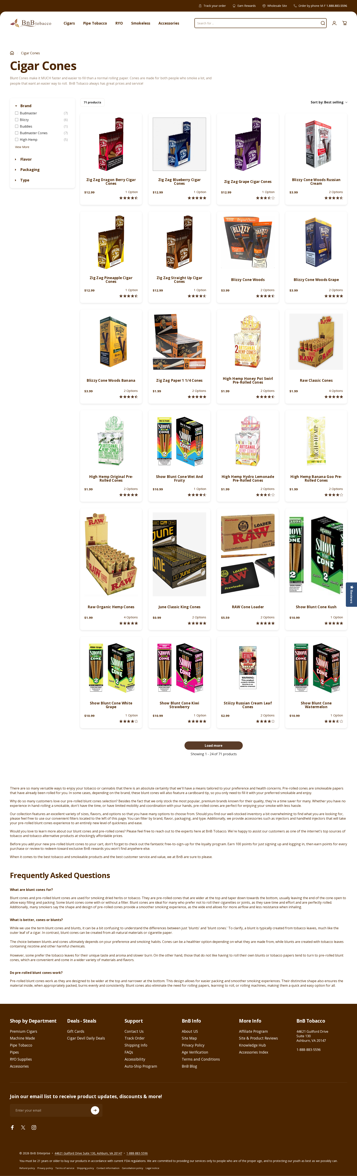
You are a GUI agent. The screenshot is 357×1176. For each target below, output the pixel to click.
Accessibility (135, 1059)
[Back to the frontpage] (12, 53)
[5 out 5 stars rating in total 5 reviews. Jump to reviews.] (197, 623)
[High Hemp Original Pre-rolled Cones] (111, 441)
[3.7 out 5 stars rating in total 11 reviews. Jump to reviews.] (265, 197)
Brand (25, 105)
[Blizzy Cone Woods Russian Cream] (316, 144)
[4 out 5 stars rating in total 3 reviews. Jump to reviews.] (128, 721)
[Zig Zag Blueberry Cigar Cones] (179, 144)
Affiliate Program (253, 1031)
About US (190, 1031)
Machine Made (22, 1038)
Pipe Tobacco (21, 1045)
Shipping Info (136, 1045)
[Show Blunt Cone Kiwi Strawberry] (179, 667)
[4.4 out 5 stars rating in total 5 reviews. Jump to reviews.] (197, 494)
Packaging (29, 169)
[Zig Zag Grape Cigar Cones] (248, 144)
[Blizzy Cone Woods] (248, 242)
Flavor (25, 159)
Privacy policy (45, 1168)
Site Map (189, 1038)
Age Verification (195, 1052)
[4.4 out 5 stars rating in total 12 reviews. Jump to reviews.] (128, 396)
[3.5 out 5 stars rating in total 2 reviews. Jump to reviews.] (334, 721)
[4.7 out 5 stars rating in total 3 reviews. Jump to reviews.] (265, 396)
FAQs (129, 1052)
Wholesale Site (277, 6)
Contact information (107, 1168)
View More (22, 147)
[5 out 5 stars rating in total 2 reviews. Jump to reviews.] (128, 623)
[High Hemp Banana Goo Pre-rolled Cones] (316, 441)
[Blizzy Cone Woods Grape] (316, 242)
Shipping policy (85, 1168)
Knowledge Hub (252, 1045)
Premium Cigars (23, 1031)
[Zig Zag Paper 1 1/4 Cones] (179, 342)
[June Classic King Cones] (179, 554)
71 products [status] (92, 102)
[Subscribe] (95, 1110)
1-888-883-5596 (308, 1049)
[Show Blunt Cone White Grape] (111, 667)
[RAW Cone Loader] (248, 554)
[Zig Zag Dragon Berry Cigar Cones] (111, 144)
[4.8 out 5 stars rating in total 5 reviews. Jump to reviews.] (265, 623)
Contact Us (134, 1031)
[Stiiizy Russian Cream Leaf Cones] (248, 667)
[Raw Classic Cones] (316, 342)
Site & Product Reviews (258, 1038)
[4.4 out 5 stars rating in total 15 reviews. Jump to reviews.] (128, 197)
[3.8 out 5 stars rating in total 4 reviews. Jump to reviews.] (334, 494)
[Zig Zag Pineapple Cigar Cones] (111, 242)
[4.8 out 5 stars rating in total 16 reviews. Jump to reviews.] (197, 197)
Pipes (14, 1052)
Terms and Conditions (201, 1059)
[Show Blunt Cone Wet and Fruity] (179, 441)
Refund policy (27, 1168)
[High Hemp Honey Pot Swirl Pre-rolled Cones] (248, 342)
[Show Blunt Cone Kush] (316, 554)
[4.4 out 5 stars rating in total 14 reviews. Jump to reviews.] (128, 296)
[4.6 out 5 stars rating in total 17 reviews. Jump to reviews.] (334, 197)
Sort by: (327, 102)
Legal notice (152, 1168)
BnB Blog (189, 1066)
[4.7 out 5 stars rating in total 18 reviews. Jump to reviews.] (265, 296)
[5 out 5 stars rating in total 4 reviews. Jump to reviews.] (334, 396)
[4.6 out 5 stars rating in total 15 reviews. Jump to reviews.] (197, 296)
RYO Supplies (21, 1059)
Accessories (19, 1066)
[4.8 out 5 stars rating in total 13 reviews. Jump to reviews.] (334, 296)
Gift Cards (75, 1031)
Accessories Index (253, 1052)
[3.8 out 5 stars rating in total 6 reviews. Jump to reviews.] (265, 721)
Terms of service (64, 1168)
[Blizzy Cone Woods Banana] (111, 342)
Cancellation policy (132, 1168)
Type (24, 180)
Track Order (135, 1038)
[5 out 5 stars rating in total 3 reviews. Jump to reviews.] (128, 494)
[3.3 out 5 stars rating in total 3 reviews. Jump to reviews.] (265, 494)
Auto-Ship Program (141, 1066)
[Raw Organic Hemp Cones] (111, 554)
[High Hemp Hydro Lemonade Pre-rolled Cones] (248, 441)
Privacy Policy (193, 1045)
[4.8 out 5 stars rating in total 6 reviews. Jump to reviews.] (197, 396)
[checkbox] (42, 113)
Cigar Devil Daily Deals (86, 1038)
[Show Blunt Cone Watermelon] (316, 667)
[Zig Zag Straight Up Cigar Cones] (179, 242)
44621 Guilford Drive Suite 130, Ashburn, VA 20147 (88, 1153)
